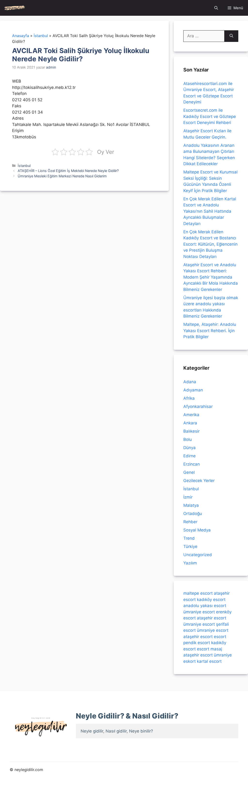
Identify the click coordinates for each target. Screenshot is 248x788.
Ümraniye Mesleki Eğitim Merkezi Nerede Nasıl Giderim (62, 176)
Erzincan (191, 464)
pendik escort (196, 642)
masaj (216, 649)
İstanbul (24, 166)
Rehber (190, 521)
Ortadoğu (192, 513)
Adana (189, 381)
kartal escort (209, 661)
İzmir (188, 497)
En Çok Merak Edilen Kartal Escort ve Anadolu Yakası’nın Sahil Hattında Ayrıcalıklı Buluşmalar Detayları (209, 211)
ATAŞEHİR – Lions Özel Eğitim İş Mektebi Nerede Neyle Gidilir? (68, 171)
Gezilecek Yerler (199, 480)
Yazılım (190, 563)
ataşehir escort (211, 618)
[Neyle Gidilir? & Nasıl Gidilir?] (14, 8)
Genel (189, 472)
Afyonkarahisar (198, 406)
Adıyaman (193, 390)
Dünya (189, 447)
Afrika (189, 398)
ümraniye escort (199, 611)
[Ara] (231, 36)
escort (220, 636)
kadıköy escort (211, 599)
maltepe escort (198, 593)
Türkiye (190, 546)
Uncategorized (197, 554)
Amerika (191, 414)
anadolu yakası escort (204, 605)
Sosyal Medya (197, 530)
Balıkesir (191, 431)
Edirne (189, 455)
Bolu (187, 439)
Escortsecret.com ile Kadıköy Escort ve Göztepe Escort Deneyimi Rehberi (209, 116)
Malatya (191, 505)
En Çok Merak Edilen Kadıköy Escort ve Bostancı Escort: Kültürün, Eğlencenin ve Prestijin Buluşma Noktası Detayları (210, 244)
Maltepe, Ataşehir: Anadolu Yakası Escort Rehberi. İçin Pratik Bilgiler (209, 330)
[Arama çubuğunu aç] (216, 8)
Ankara (190, 423)
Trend (189, 538)
